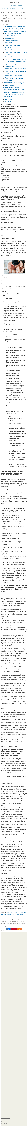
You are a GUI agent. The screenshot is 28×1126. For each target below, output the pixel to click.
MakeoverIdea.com (9, 98)
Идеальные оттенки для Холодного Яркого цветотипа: (14, 76)
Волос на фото (23, 923)
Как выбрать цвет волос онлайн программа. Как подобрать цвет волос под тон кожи (14, 27)
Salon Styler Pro (9, 101)
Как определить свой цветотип (13, 33)
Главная (7, 5)
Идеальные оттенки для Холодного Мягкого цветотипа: (14, 79)
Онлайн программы (8, 919)
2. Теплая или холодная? (11, 40)
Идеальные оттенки (8, 921)
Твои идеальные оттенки (11, 44)
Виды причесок (6, 8)
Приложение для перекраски (6, 925)
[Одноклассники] (19, 929)
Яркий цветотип (11, 923)
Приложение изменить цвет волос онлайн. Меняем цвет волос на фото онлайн (14, 83)
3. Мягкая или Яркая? (10, 65)
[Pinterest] (14, 929)
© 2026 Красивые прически (5, 1118)
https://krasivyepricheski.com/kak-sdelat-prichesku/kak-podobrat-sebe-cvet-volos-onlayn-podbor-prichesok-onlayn (14, 914)
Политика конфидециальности (6, 1121)
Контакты (2, 1119)
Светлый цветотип (4, 923)
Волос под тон (15, 919)
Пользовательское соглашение (10, 1119)
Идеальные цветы (15, 921)
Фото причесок (21, 8)
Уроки (14, 8)
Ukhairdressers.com (10, 99)
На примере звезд (9, 38)
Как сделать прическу (16, 5)
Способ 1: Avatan (9, 85)
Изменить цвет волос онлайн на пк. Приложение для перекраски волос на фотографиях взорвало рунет (13, 89)
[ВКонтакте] (8, 929)
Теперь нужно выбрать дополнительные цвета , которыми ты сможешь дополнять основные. (15, 61)
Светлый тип (21, 921)
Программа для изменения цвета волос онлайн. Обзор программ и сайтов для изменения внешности (13, 94)
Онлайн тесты (20, 919)
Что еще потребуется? (11, 35)
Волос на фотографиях (16, 925)
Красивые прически (14, 3)
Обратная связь (4, 1123)
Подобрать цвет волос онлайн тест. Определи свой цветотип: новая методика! (14, 30)
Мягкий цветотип (17, 923)
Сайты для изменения (9, 926)
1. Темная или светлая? (11, 37)
